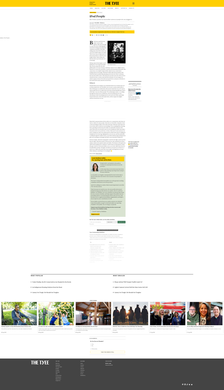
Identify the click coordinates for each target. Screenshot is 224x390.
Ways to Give (58, 378)
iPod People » (7, 38)
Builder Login (108, 363)
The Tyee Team (59, 366)
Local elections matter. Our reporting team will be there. (102, 159)
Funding (57, 370)
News (91, 8)
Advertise (58, 372)
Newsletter (58, 365)
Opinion (82, 372)
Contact (57, 368)
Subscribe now (121, 222)
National (82, 368)
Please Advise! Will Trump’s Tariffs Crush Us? (128, 282)
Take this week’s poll (107, 352)
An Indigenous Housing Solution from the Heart (47, 287)
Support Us (124, 8)
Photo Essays (99, 12)
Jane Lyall (92, 22)
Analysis (97, 8)
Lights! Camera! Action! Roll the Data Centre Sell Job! (131, 287)
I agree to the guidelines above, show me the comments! (107, 229)
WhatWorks (82, 375)
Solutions (110, 8)
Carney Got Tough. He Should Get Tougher (45, 292)
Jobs (57, 373)
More (116, 8)
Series (81, 373)
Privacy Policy (58, 375)
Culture (103, 8)
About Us (57, 363)
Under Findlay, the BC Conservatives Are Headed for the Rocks (51, 282)
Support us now (95, 214)
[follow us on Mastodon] (97, 35)
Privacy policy (92, 224)
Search (131, 8)
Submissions (58, 377)
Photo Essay (93, 12)
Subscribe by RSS (109, 365)
